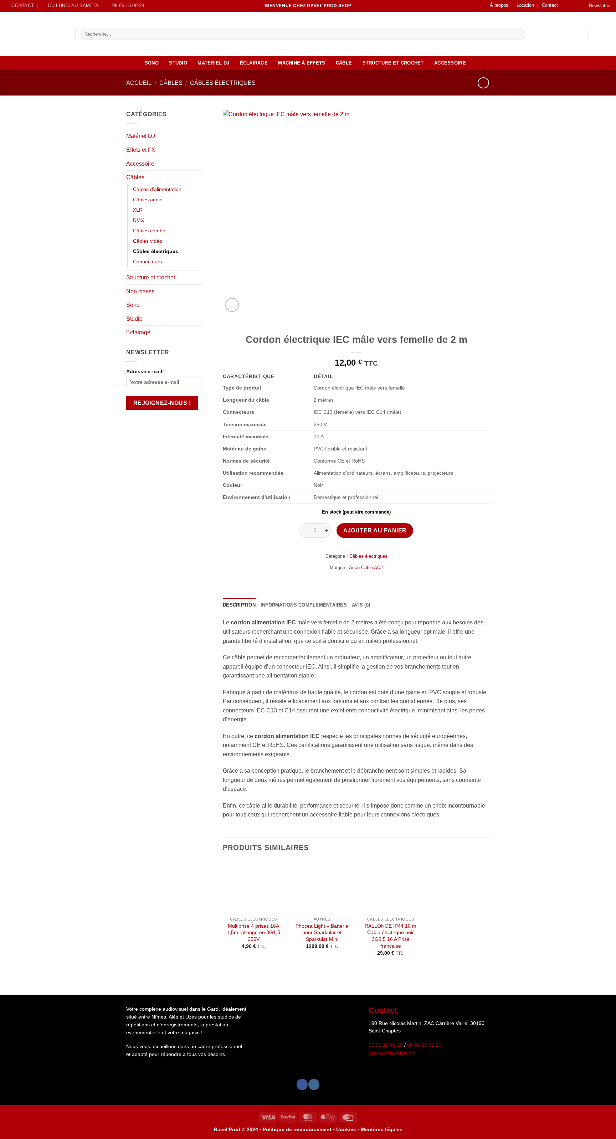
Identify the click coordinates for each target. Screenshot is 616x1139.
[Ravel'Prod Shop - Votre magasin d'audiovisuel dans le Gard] (35, 34)
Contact (550, 5)
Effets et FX (140, 150)
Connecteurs (147, 261)
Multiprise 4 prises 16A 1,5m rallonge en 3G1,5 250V (253, 932)
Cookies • (348, 1129)
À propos (499, 5)
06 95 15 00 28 (386, 1045)
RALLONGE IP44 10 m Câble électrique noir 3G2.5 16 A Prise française (390, 936)
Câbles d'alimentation (157, 189)
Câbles (171, 83)
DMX (138, 220)
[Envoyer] (518, 34)
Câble (344, 63)
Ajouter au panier (375, 530)
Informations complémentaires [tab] (304, 605)
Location (525, 5)
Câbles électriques (223, 83)
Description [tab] (239, 605)
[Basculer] (196, 136)
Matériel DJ (213, 63)
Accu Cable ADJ (366, 567)
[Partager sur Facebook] (352, 582)
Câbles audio (148, 199)
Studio (178, 63)
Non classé (140, 291)
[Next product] (483, 82)
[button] (596, 5)
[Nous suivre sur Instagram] (572, 5)
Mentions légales (381, 1129)
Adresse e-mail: (145, 371)
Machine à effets (301, 63)
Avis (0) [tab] (361, 605)
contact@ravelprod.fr (392, 1053)
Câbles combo (149, 230)
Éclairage (254, 63)
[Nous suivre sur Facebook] (565, 5)
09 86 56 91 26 (424, 1045)
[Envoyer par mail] (361, 582)
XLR (138, 210)
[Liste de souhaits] (596, 34)
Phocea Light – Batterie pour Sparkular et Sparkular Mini (322, 932)
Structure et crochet (393, 63)
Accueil (139, 83)
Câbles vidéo (147, 241)
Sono (152, 63)
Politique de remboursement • (299, 1129)
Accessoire (450, 63)
